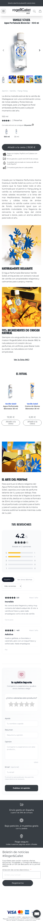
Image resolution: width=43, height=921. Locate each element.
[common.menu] (3, 11)
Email (12, 767)
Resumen (9, 730)
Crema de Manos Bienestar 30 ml (32, 407)
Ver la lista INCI (21, 359)
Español (8, 580)
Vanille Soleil (10, 404)
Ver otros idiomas (24, 580)
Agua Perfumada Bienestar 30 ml (10, 407)
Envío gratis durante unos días (21, 3)
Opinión (8, 742)
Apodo (7, 718)
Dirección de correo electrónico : (16, 870)
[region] (21, 50)
